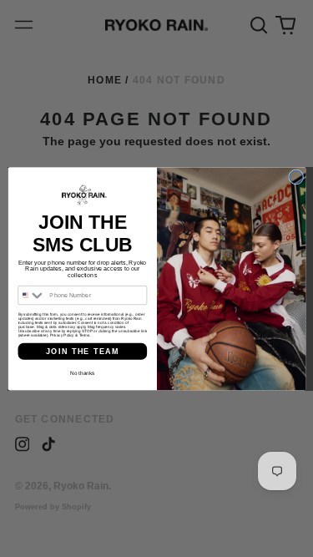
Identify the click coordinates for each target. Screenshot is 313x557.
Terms (83, 335)
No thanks (82, 373)
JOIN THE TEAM (82, 351)
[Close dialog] (295, 177)
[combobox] (31, 295)
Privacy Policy (61, 335)
